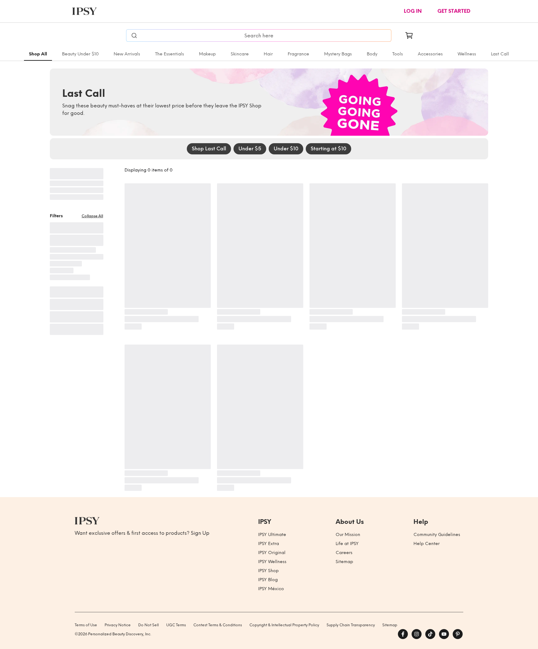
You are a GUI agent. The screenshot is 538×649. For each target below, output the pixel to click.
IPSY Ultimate (272, 534)
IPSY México (271, 588)
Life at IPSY (347, 543)
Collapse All (92, 216)
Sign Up (200, 533)
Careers (344, 552)
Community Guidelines (436, 534)
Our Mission (348, 534)
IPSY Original (272, 552)
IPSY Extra (268, 543)
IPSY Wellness (272, 561)
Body (372, 54)
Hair (268, 54)
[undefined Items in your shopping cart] (409, 35)
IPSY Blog (268, 579)
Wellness (467, 54)
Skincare (240, 54)
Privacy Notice (118, 625)
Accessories (430, 54)
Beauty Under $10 (80, 54)
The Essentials (169, 54)
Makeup (207, 54)
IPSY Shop (268, 570)
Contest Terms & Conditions (217, 625)
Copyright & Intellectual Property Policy (284, 625)
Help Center (426, 543)
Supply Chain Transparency (351, 625)
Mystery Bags (338, 54)
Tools (397, 54)
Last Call (500, 54)
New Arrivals (127, 54)
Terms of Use (86, 625)
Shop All (38, 54)
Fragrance (298, 54)
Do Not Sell (148, 625)
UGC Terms (176, 625)
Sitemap (344, 561)
